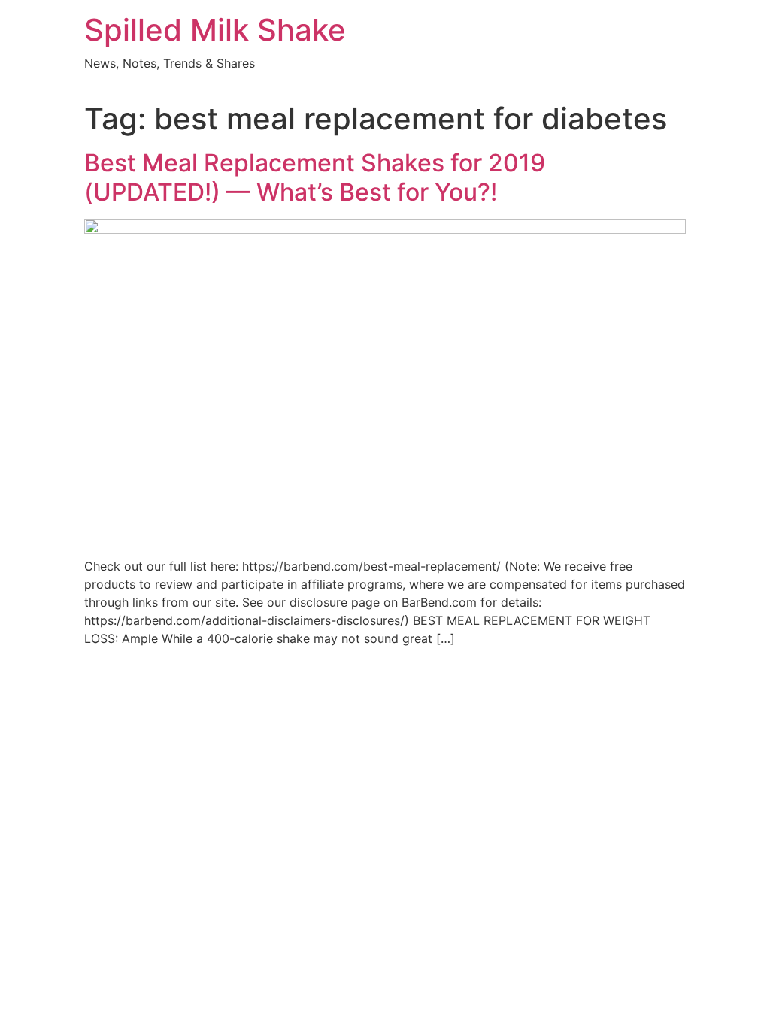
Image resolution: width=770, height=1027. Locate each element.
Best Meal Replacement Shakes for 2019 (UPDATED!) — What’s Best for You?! (314, 177)
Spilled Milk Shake (215, 29)
